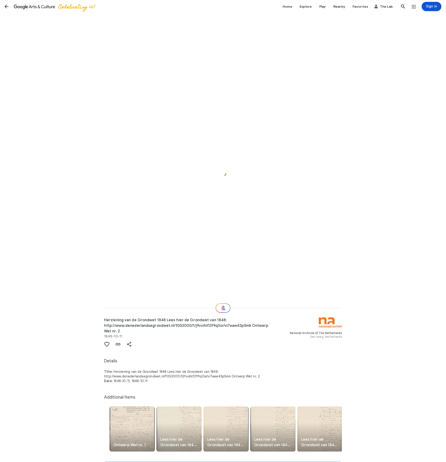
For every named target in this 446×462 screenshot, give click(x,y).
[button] (6, 6)
